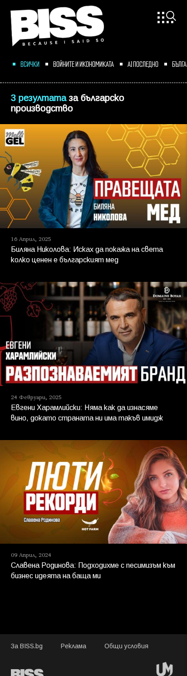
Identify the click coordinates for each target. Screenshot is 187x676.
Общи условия (126, 647)
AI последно (143, 64)
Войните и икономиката (83, 64)
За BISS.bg (27, 647)
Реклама (73, 647)
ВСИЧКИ (29, 64)
